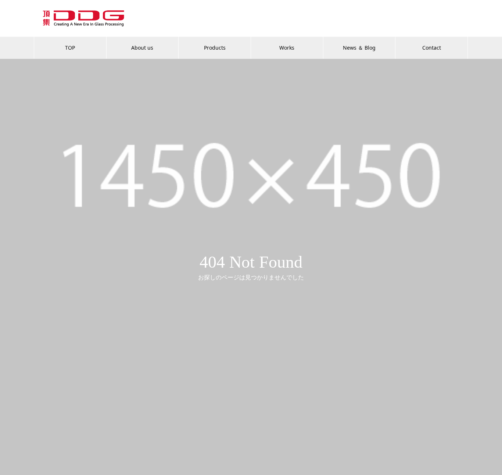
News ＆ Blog (359, 47)
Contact (431, 47)
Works (286, 47)
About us (142, 47)
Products (215, 47)
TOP (70, 47)
